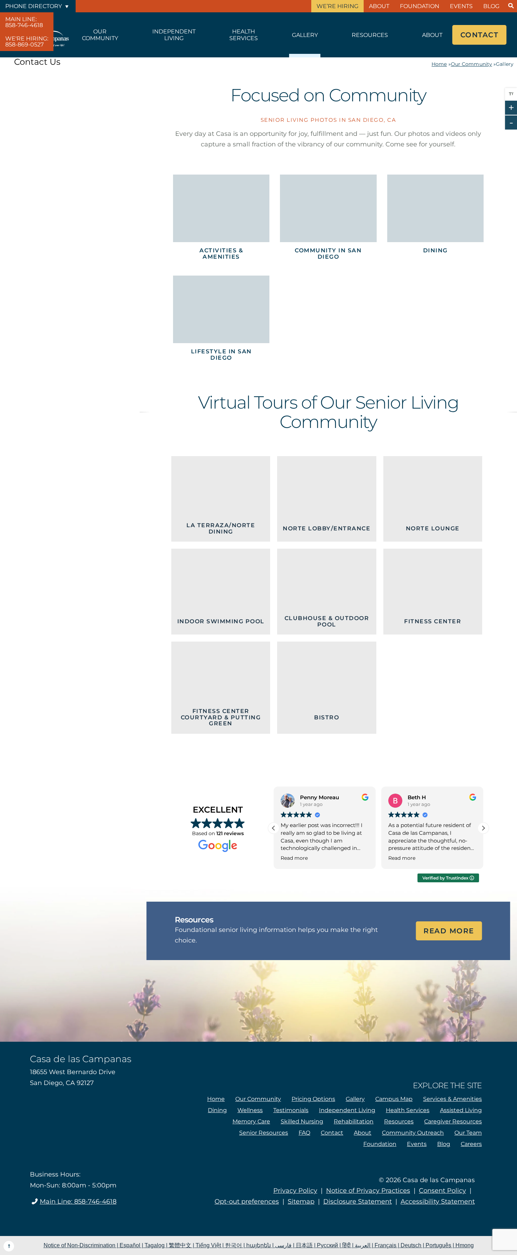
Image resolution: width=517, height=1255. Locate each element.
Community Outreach (413, 1132)
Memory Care (251, 1121)
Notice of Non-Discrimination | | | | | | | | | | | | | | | (259, 1245)
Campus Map (394, 1099)
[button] (483, 828)
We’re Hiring (337, 6)
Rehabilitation (354, 1121)
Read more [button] (294, 858)
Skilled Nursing (302, 1121)
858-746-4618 (24, 22)
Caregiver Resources (453, 1121)
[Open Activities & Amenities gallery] (221, 220)
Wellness (250, 1110)
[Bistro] (326, 688)
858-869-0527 (26, 41)
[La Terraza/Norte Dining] (220, 499)
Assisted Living (461, 1110)
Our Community (100, 35)
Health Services (243, 35)
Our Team (468, 1132)
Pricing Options (313, 1099)
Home (439, 64)
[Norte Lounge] (432, 499)
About (379, 6)
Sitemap (301, 1201)
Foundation (419, 6)
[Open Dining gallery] (435, 220)
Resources (370, 35)
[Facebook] (57, 1221)
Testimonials (290, 1110)
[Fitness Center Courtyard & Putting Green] (220, 688)
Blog (491, 6)
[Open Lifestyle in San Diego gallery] (221, 321)
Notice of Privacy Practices (368, 1190)
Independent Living (174, 35)
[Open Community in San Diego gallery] (328, 220)
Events (461, 6)
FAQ (304, 1132)
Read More (448, 931)
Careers (471, 1144)
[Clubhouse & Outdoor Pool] (326, 592)
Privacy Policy (295, 1190)
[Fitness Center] (432, 592)
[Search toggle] (511, 6)
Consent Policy (442, 1190)
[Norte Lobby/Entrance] (326, 499)
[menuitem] (26, 22)
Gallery (305, 35)
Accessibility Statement (438, 1201)
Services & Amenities (452, 1099)
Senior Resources (263, 1132)
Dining (217, 1110)
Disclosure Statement (357, 1201)
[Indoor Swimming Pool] (220, 592)
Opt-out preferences (247, 1201)
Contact (479, 35)
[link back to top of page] (9, 1246)
